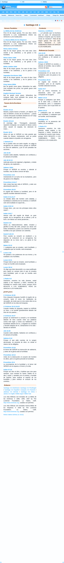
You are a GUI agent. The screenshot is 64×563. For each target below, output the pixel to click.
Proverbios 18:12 (10, 355)
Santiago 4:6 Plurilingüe (28, 388)
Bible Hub (28, 394)
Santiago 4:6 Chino (28, 392)
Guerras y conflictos (45, 31)
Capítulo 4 (13, 20)
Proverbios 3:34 (9, 175)
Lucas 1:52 (7, 253)
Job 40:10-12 (8, 160)
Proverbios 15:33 (10, 347)
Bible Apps (19, 394)
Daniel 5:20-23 (9, 234)
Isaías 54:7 (42, 89)
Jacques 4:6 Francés (28, 390)
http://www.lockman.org (11, 402)
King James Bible (10, 84)
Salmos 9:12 (8, 338)
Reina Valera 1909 (10, 58)
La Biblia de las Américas (13, 31)
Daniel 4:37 (7, 223)
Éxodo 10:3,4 (8, 110)
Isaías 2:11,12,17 (9, 197)
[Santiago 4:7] (62, 255)
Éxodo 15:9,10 (9, 121)
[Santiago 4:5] (2, 255)
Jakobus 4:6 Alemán (11, 392)
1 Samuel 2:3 (8, 141)
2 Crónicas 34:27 (9, 316)
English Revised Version (12, 93)
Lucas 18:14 (8, 267)
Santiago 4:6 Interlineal (11, 388)
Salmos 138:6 (8, 167)
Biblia (3, 20)
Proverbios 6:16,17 (10, 182)
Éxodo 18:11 (8, 132)
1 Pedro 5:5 (8, 278)
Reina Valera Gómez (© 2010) (14, 414)
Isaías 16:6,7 (8, 213)
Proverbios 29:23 (10, 189)
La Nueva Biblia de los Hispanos (15, 40)
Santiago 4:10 (43, 119)
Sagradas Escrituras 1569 (13, 75)
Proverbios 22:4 (9, 362)
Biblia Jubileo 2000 (10, 66)
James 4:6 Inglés (9, 394)
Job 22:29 (7, 153)
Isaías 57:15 (8, 369)
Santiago (8, 20)
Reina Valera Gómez (11, 49)
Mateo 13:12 (42, 98)
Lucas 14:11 (8, 260)
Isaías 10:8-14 (8, 206)
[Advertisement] (32, 429)
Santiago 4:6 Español (12, 390)
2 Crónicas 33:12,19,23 (12, 306)
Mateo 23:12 (8, 245)
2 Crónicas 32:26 (9, 295)
